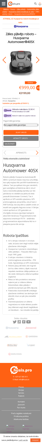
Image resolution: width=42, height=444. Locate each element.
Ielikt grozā (21, 132)
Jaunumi (21, 404)
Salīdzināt (10, 144)
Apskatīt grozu (20, 138)
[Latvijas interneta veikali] (12, 429)
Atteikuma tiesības (21, 419)
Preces (12, 9)
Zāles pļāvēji (21, 9)
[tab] (21, 152)
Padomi (21, 396)
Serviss (21, 393)
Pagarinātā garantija (11, 121)
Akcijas (21, 390)
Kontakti (21, 402)
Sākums (6, 9)
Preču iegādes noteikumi (21, 413)
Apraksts (21, 152)
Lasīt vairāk (23, 440)
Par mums (21, 407)
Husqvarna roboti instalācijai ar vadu (21, 12)
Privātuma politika (21, 416)
